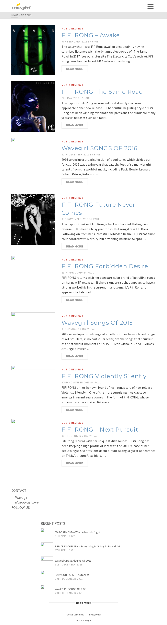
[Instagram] (33, 516)
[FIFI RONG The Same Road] (33, 106)
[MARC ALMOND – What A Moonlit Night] (47, 534)
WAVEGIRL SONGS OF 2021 (71, 589)
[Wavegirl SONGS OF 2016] (33, 163)
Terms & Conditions (75, 614)
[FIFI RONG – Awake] (33, 50)
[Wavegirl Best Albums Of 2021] (47, 563)
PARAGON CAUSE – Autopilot (72, 575)
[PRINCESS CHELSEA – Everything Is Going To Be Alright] (47, 548)
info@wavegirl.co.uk (27, 502)
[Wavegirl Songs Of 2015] (33, 334)
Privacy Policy (94, 614)
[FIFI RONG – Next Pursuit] (33, 444)
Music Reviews (72, 28)
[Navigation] (150, 6)
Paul (95, 41)
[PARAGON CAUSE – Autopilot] (47, 577)
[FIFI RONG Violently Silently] (33, 387)
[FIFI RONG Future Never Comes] (33, 219)
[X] (24, 516)
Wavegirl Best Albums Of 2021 (73, 560)
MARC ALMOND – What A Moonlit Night (77, 532)
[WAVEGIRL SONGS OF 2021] (47, 591)
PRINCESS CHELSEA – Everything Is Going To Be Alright (87, 546)
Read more (74, 69)
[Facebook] (16, 516)
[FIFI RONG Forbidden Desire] (33, 281)
